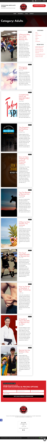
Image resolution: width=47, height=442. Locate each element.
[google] (33, 1)
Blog (26, 13)
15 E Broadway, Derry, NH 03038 (23, 424)
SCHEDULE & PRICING (39, 5)
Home (14, 13)
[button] (1, 420)
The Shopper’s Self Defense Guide (24, 129)
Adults (30, 64)
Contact (32, 13)
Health (36, 36)
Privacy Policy (13, 437)
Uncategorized (37, 41)
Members (44, 0)
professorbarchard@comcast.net (23, 428)
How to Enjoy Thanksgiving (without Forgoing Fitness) (24, 160)
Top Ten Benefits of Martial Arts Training (25, 194)
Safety (36, 39)
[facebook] (32, 1)
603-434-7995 (39, 0)
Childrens (36, 33)
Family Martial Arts (38, 35)
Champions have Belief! (39, 56)
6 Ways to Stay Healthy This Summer (24, 223)
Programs (20, 13)
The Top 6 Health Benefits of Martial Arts (24, 254)
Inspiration (37, 38)
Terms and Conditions (19, 437)
